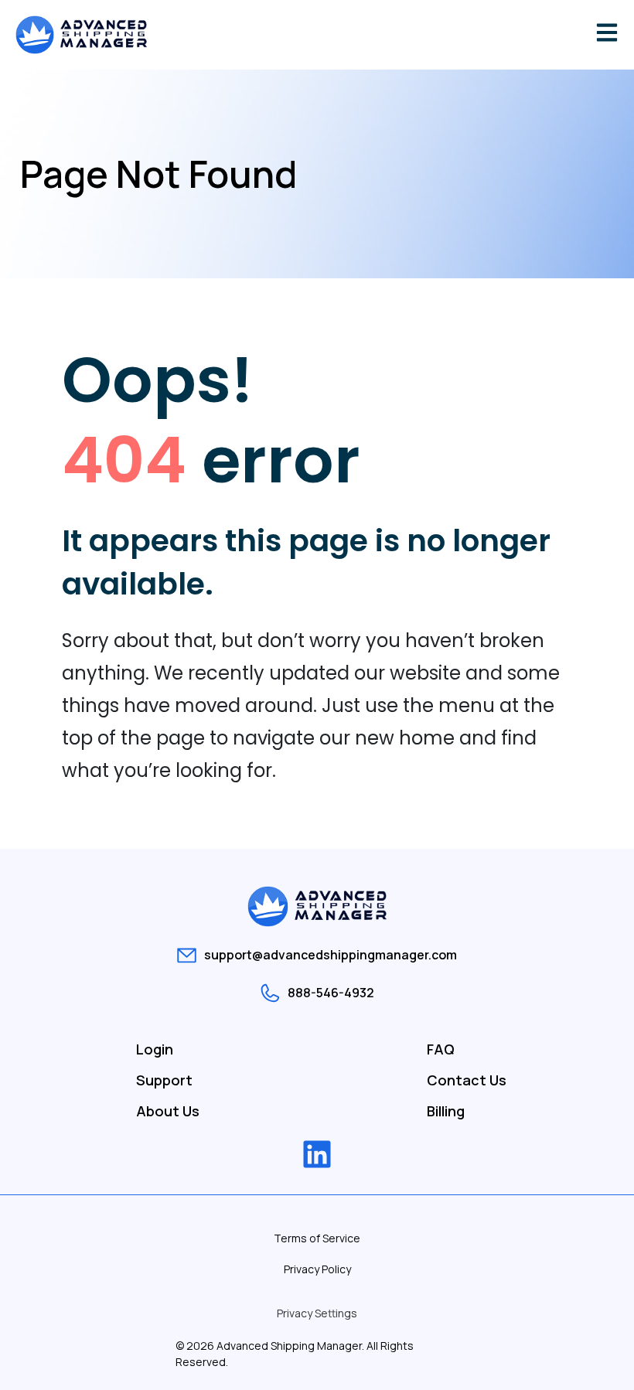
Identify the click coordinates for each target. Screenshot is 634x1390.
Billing (446, 1111)
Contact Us (466, 1080)
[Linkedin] (317, 1154)
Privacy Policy (317, 1269)
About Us (167, 1111)
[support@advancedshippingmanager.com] (186, 955)
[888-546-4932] (270, 993)
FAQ (441, 1049)
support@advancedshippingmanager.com (330, 954)
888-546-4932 (331, 992)
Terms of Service (317, 1238)
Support (164, 1080)
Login (154, 1049)
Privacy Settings (317, 1313)
